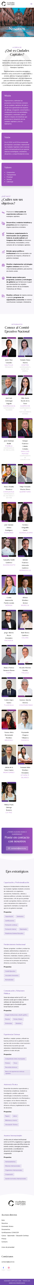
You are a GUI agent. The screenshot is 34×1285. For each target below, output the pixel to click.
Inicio (3, 1220)
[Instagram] (9, 1268)
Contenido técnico (7, 1226)
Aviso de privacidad (8, 1247)
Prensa (4, 1239)
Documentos (6, 1229)
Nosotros (5, 1223)
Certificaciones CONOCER (10, 1232)
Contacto (5, 1242)
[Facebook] (3, 1268)
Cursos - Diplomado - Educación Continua (15, 1236)
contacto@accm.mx (18, 848)
